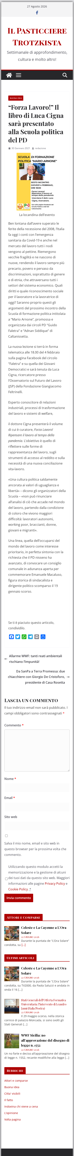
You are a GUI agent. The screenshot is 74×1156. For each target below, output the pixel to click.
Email (9, 798)
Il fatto (8, 1100)
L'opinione (11, 1113)
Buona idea (16, 98)
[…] (23, 945)
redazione (40, 148)
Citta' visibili (12, 1093)
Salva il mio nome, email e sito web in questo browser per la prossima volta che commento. (35, 849)
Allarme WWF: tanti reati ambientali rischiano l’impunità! (35, 659)
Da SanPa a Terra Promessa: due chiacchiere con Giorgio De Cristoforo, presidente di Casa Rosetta (36, 677)
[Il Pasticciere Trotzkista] (9, 75)
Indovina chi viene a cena (21, 1106)
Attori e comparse (16, 1080)
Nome (10, 779)
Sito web (10, 817)
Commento (14, 725)
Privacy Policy (55, 883)
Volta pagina (12, 1119)
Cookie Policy (18, 889)
